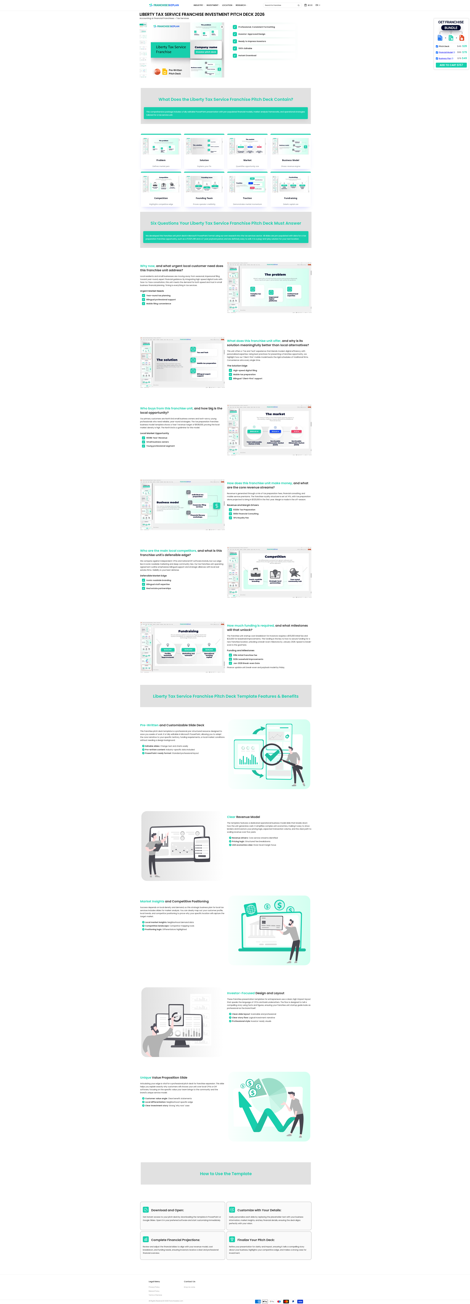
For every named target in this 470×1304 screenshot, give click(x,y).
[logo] (164, 5)
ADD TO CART (451, 65)
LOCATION (227, 5)
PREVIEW (159, 145)
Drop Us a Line (189, 1287)
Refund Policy (154, 1291)
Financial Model (446, 52)
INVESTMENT (212, 5)
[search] (298, 5)
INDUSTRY (198, 5)
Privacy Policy (154, 1287)
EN (317, 5)
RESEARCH (241, 5)
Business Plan (445, 58)
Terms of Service (155, 1295)
